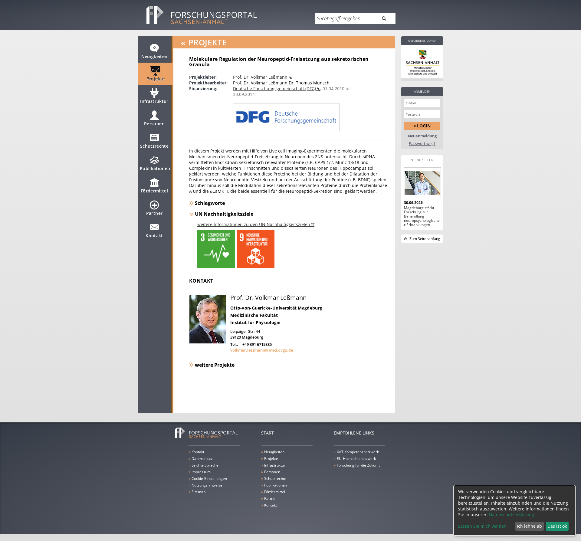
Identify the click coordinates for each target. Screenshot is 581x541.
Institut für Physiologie (255, 322)
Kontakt (154, 235)
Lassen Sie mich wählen (482, 526)
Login (424, 126)
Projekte (155, 79)
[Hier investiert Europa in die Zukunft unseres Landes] (422, 61)
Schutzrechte (154, 146)
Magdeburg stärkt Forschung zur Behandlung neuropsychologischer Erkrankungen (422, 216)
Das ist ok (557, 526)
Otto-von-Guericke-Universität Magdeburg (276, 308)
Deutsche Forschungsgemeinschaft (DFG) (275, 88)
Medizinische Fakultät (254, 315)
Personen (154, 123)
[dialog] (514, 510)
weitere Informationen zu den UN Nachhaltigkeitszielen (253, 224)
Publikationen (155, 168)
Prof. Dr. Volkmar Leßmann (261, 77)
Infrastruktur (154, 101)
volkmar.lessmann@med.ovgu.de (261, 350)
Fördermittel (154, 191)
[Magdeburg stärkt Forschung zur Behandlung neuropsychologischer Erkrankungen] (422, 182)
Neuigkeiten (154, 56)
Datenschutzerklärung (511, 514)
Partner (154, 213)
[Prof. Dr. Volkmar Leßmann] (207, 342)
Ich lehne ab (529, 526)
